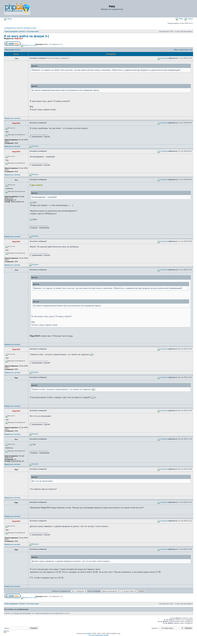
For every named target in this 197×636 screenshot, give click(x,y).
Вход (9, 19)
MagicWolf (18, 38)
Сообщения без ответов (13, 28)
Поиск (190, 19)
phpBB (88, 633)
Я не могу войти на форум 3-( (26, 36)
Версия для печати (12, 49)
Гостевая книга (33, 31)
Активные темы (30, 28)
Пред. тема (178, 49)
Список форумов (11, 31)
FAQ (181, 19)
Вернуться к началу (12, 118)
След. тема (188, 49)
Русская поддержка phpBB (98, 635)
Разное (22, 31)
